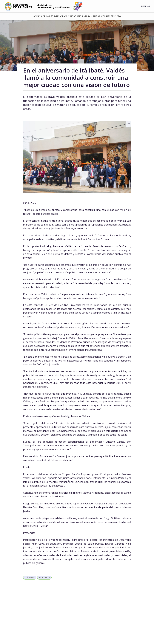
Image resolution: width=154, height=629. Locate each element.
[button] (43, 16)
